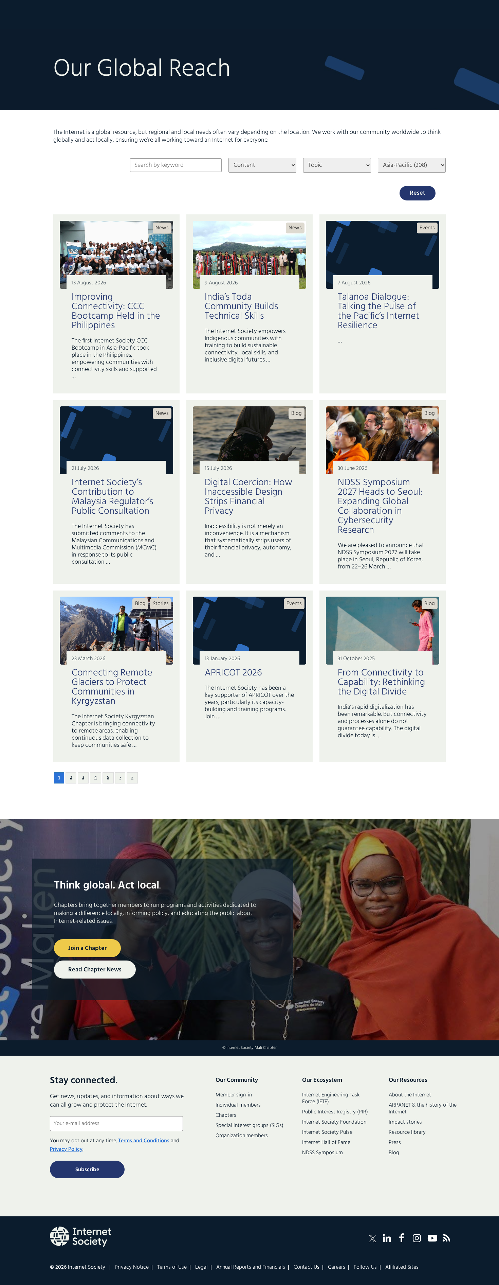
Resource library (407, 1132)
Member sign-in (234, 1095)
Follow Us (365, 1267)
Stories (161, 603)
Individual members (238, 1105)
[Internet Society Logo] (80, 1237)
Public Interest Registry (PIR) (335, 1112)
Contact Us (306, 1267)
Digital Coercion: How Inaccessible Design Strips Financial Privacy (248, 497)
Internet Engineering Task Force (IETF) (330, 1098)
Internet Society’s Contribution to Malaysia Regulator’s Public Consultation (112, 497)
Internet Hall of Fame (326, 1142)
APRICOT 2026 (233, 673)
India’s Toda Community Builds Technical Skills (241, 306)
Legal (201, 1267)
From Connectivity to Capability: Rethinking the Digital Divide (381, 682)
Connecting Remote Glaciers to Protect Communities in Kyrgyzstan (112, 687)
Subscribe (87, 1169)
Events (427, 228)
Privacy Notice (132, 1267)
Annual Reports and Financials (250, 1267)
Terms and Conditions (143, 1141)
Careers (336, 1267)
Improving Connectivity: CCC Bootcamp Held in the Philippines (116, 311)
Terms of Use (172, 1267)
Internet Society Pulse (327, 1132)
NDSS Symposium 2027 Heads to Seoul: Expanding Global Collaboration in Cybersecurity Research (380, 506)
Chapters (226, 1115)
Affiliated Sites (402, 1267)
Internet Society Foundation (334, 1122)
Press (395, 1142)
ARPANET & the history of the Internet (423, 1108)
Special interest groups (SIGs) (249, 1125)
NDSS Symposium (322, 1152)
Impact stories (405, 1122)
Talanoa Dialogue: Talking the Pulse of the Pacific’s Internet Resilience (378, 311)
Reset (417, 193)
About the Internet (410, 1095)
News (162, 228)
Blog (296, 413)
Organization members (242, 1135)
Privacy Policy (66, 1149)
